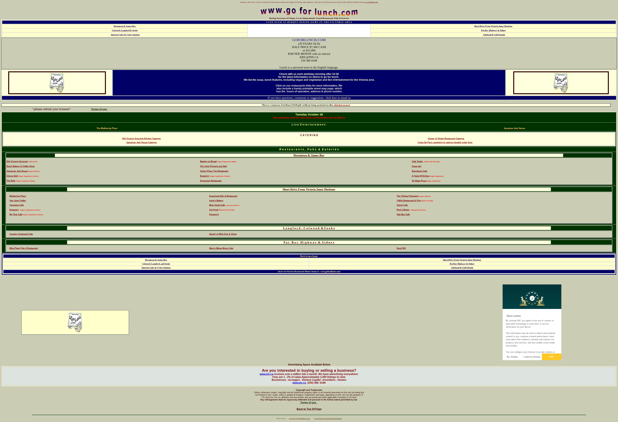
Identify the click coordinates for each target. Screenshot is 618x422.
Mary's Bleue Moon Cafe (221, 248)
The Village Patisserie (407, 196)
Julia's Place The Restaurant (214, 171)
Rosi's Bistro (403, 210)
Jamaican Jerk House (17, 171)
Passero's (214, 214)
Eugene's (204, 176)
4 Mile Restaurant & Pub (409, 200)
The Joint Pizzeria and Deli (213, 166)
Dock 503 (401, 248)
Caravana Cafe (16, 205)
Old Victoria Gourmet (17, 161)
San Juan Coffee (17, 200)
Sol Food (213, 210)
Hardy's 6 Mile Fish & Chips (223, 234)
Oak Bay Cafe (403, 214)
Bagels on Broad (208, 161)
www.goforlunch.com (371, 2)
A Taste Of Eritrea (420, 176)
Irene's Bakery (216, 200)
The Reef (11, 181)
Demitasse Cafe (419, 171)
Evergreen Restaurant (210, 181)
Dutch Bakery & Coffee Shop (20, 166)
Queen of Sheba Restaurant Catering (446, 138)
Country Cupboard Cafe (21, 234)
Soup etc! (416, 166)
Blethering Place (17, 196)
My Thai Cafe (15, 214)
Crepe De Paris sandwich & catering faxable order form (445, 142)
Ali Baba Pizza (419, 181)
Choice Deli (12, 176)
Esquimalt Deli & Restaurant (223, 196)
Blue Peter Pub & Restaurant (23, 248)
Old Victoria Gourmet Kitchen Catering (141, 138)
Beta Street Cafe (217, 205)
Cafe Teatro (417, 161)
